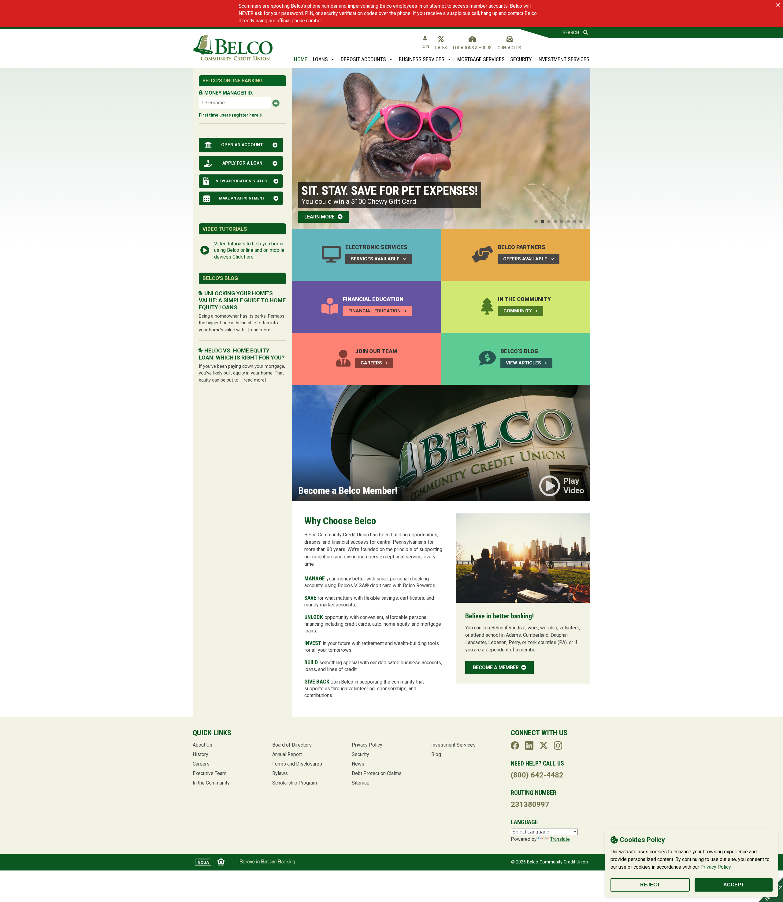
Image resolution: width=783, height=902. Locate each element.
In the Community (211, 783)
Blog (436, 754)
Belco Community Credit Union (233, 48)
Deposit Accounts (363, 59)
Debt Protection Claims (377, 773)
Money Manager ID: (228, 93)
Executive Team (209, 773)
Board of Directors (292, 745)
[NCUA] (203, 862)
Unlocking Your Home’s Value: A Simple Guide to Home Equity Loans (242, 300)
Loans (320, 59)
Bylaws (280, 773)
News (358, 764)
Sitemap (360, 783)
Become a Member (496, 667)
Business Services (421, 59)
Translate (560, 839)
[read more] (260, 330)
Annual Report (287, 754)
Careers (201, 764)
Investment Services (563, 59)
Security (521, 59)
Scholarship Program (294, 783)
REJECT (650, 884)
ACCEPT (733, 884)
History (200, 754)
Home (300, 59)
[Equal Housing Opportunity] (221, 862)
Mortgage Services (481, 59)
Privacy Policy (715, 867)
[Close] (778, 5)
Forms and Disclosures (297, 764)
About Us (202, 745)
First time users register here (228, 115)
